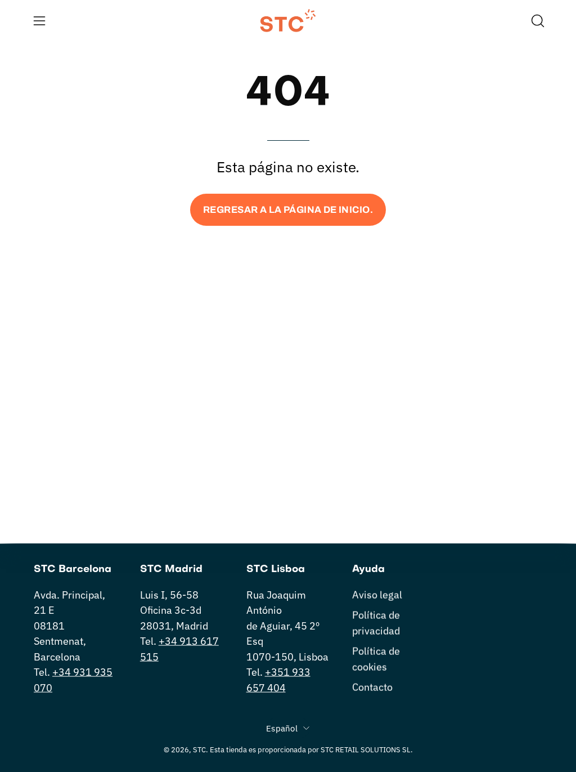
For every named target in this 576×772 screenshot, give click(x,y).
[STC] (288, 20)
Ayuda (368, 569)
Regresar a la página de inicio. (288, 209)
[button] (536, 21)
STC (199, 749)
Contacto (372, 686)
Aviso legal (377, 594)
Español (282, 728)
